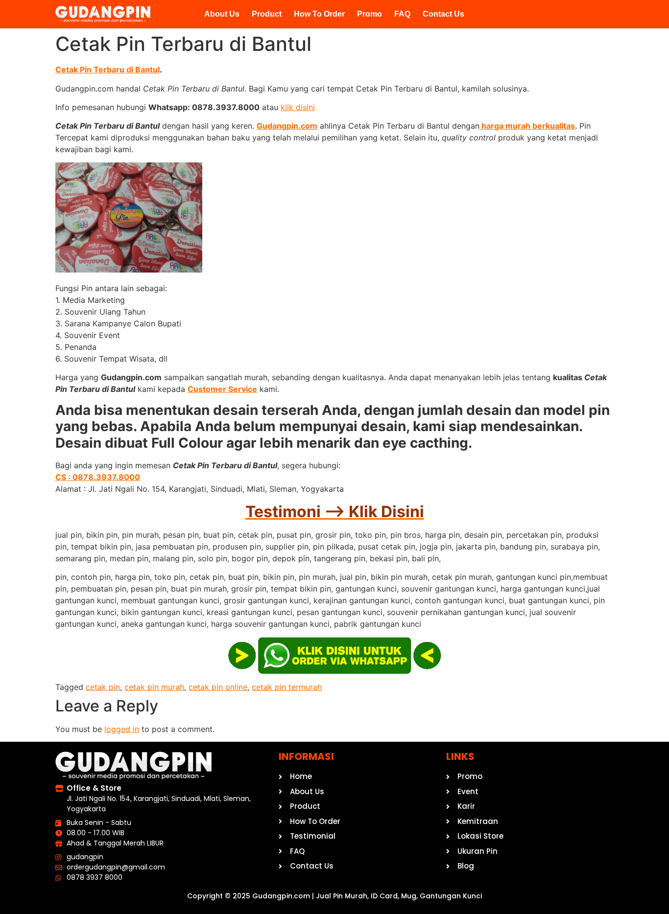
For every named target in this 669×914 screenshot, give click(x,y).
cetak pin (103, 687)
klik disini (298, 107)
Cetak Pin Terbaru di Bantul (107, 69)
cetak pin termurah (287, 687)
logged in (121, 729)
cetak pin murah (154, 687)
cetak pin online (218, 687)
